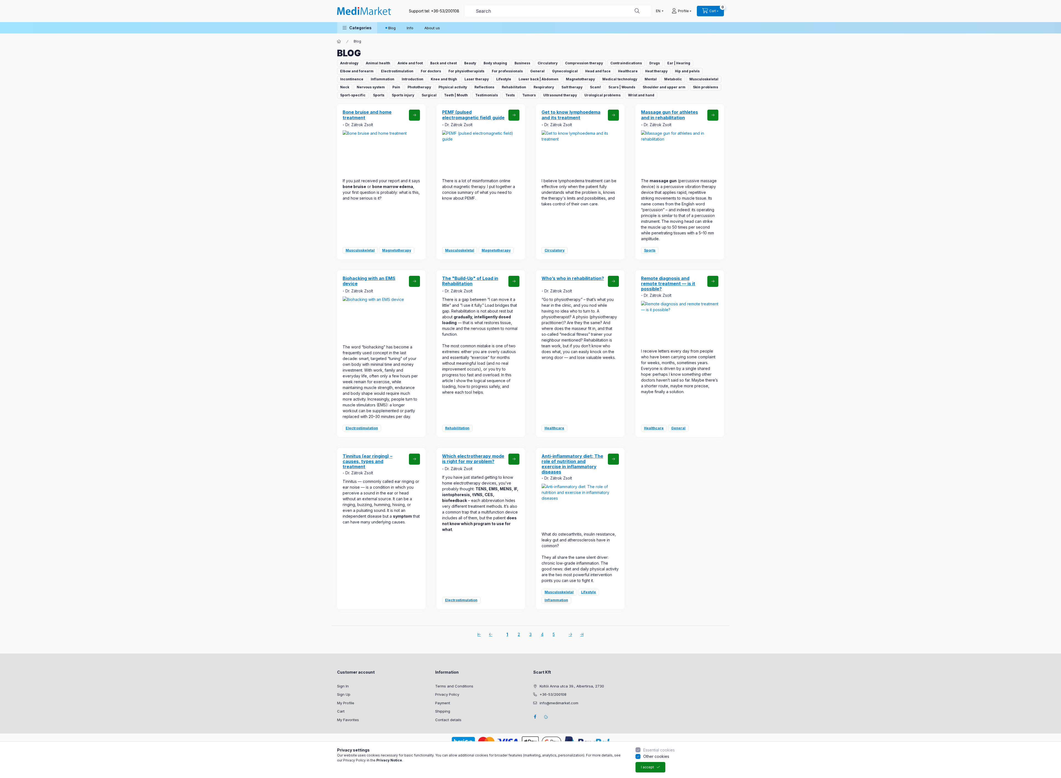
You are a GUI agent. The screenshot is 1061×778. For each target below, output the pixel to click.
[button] (357, 27)
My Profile (345, 703)
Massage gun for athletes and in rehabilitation (669, 114)
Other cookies (656, 756)
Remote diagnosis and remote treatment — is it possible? (668, 284)
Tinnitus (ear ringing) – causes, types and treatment (367, 461)
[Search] (637, 11)
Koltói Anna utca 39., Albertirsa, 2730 (572, 686)
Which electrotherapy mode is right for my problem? (473, 458)
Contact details (448, 720)
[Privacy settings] (545, 716)
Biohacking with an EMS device (369, 281)
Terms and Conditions (454, 686)
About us (432, 28)
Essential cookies (659, 750)
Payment (442, 703)
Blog (392, 28)
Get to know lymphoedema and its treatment (571, 114)
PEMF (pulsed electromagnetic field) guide (473, 114)
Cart (341, 711)
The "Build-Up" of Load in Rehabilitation (470, 281)
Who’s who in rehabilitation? (573, 278)
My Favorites (348, 720)
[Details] (414, 115)
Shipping (442, 711)
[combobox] (558, 11)
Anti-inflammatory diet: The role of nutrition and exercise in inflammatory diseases (572, 464)
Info (410, 28)
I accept (647, 767)
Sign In (343, 686)
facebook (534, 716)
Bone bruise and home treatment (367, 114)
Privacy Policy (447, 694)
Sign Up (343, 694)
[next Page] (570, 634)
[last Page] (581, 634)
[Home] (339, 41)
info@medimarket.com (559, 703)
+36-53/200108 (445, 11)
